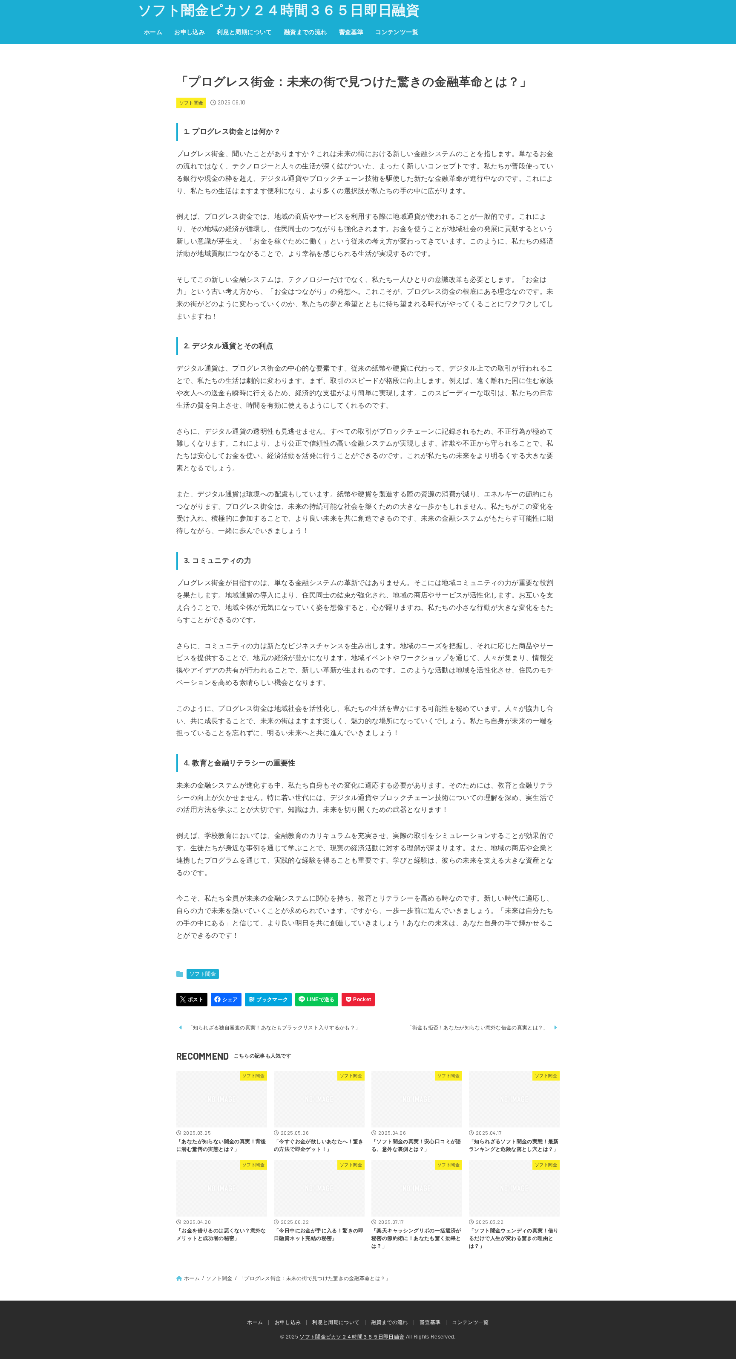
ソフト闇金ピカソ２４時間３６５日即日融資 (279, 10)
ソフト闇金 (191, 102)
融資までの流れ (305, 32)
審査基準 (351, 32)
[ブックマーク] (268, 999)
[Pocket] (358, 999)
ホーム (153, 32)
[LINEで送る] (316, 999)
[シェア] (226, 999)
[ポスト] (191, 999)
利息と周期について (244, 32)
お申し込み (189, 32)
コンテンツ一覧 (396, 32)
